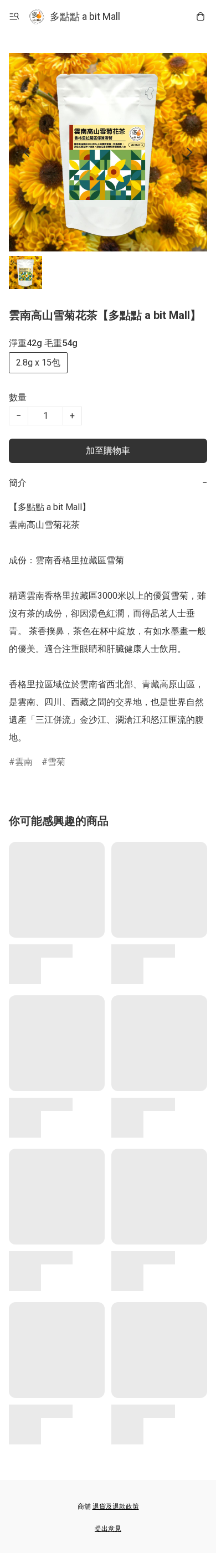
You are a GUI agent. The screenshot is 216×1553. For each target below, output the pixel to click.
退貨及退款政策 (115, 1506)
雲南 (24, 762)
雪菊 (56, 762)
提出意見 (108, 1529)
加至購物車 (108, 450)
